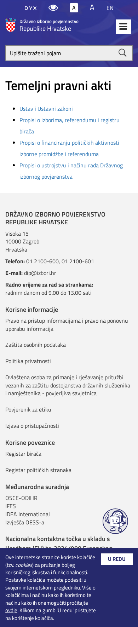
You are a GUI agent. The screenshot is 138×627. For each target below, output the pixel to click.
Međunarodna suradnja (37, 486)
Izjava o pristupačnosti (32, 425)
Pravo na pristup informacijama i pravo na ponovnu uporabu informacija (66, 324)
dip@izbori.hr (40, 273)
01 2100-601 (78, 261)
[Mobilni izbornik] (123, 26)
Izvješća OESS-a (24, 522)
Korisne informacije (31, 309)
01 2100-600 (42, 261)
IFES (10, 506)
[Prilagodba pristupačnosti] (53, 8)
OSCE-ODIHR (21, 498)
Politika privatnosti (28, 361)
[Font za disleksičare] (30, 8)
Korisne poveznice (30, 442)
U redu (117, 559)
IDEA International (27, 514)
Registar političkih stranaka (38, 470)
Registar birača (23, 453)
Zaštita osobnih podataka (35, 344)
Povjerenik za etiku (28, 409)
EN (110, 8)
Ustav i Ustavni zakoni (46, 108)
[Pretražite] (122, 53)
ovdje (11, 610)
